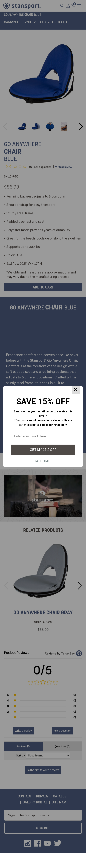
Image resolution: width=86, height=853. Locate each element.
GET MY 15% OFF (43, 449)
